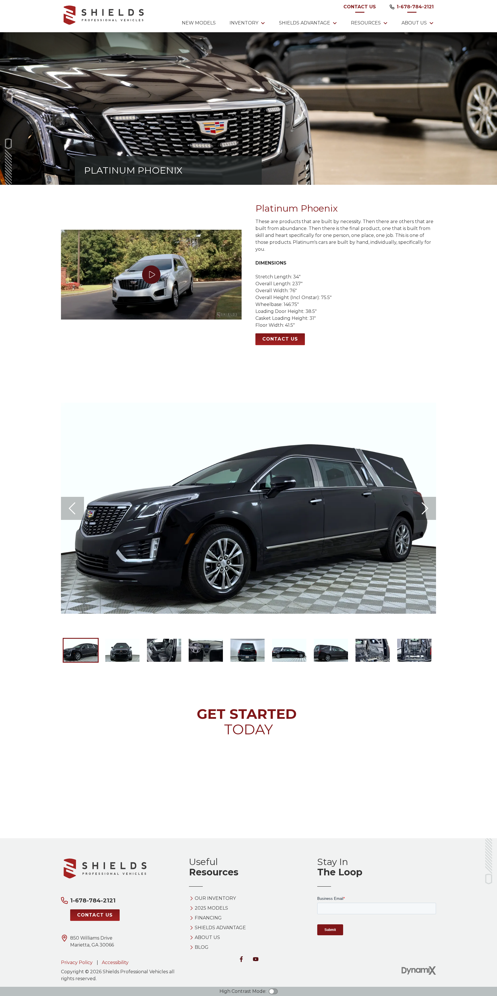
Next (424, 508)
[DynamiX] (419, 970)
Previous (72, 508)
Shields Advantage (220, 927)
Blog (202, 947)
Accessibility (115, 962)
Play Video (151, 274)
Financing (208, 918)
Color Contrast (273, 991)
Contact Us (359, 6)
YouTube (255, 959)
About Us (207, 937)
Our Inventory (215, 898)
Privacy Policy (77, 962)
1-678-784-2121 (415, 6)
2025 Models (211, 908)
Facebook (241, 959)
